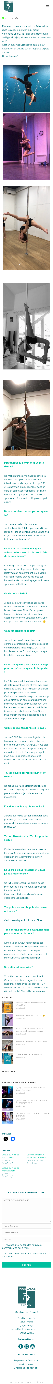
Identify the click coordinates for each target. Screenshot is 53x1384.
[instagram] (26, 1346)
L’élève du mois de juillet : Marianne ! (31, 1041)
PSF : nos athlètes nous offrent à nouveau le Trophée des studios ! (29, 1029)
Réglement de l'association (26, 1360)
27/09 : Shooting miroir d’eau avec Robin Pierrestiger (30, 1089)
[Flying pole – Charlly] (26, 89)
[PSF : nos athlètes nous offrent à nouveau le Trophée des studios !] (7, 1033)
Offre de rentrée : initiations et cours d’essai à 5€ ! (31, 1004)
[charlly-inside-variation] (26, 418)
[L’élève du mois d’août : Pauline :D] (7, 1020)
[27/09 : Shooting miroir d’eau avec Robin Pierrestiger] (7, 1092)
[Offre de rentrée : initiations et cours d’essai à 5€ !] (7, 1007)
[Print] (17, 18)
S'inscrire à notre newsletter (26, 1368)
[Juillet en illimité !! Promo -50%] (7, 1058)
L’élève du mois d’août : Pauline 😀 (30, 1016)
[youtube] (32, 1346)
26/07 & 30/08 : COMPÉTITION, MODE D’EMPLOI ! (32, 1114)
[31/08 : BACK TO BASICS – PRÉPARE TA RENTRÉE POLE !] (7, 1105)
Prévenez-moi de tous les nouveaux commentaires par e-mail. (22, 1246)
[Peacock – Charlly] (26, 146)
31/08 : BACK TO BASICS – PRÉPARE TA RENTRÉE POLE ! (31, 1102)
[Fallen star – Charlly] (26, 228)
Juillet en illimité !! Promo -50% (29, 1054)
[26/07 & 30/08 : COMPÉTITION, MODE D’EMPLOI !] (7, 1118)
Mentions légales (26, 1364)
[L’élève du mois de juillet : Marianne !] (7, 1045)
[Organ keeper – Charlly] (26, 326)
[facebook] (20, 1346)
